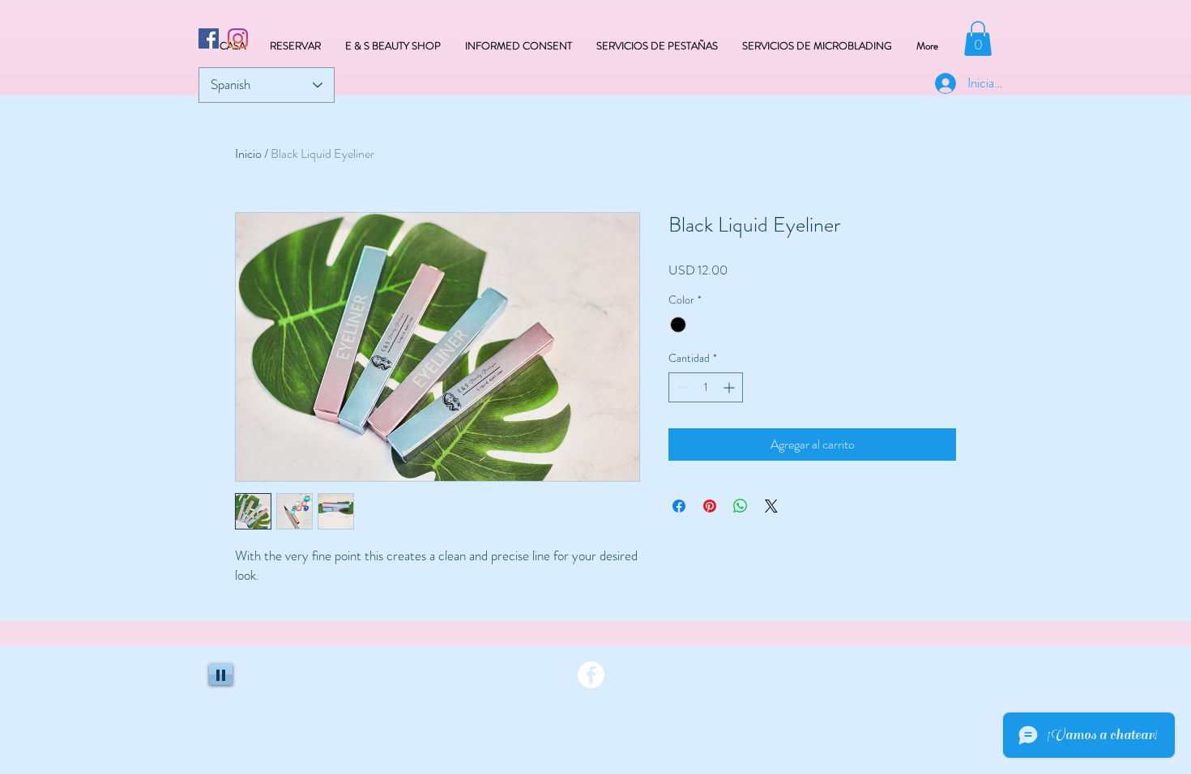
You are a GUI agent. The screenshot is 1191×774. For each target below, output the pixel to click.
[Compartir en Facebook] (679, 506)
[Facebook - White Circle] (591, 674)
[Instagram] (238, 38)
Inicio (248, 153)
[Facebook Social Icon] (208, 38)
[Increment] (730, 387)
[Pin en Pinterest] (709, 506)
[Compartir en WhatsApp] (740, 506)
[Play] (221, 674)
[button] (977, 38)
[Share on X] (771, 506)
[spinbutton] (705, 387)
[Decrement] (681, 387)
